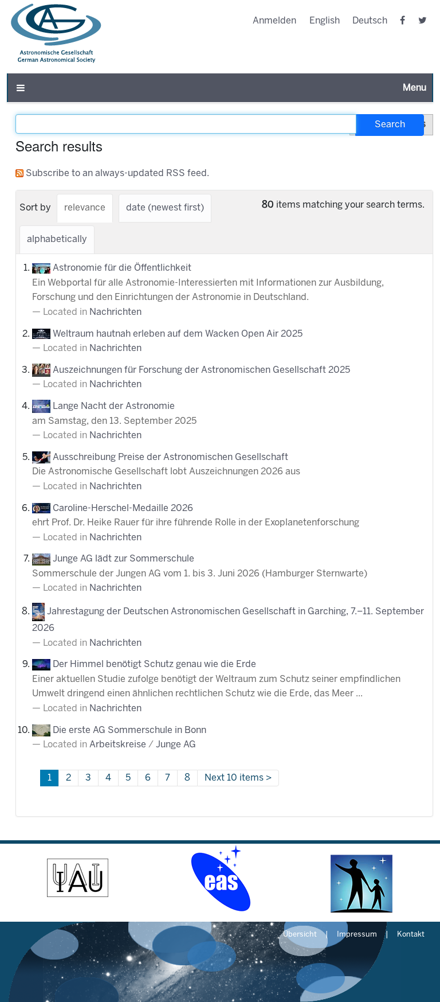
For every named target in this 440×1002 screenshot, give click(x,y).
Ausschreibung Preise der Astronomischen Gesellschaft (170, 457)
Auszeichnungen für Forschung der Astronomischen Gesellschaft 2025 (201, 370)
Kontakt (411, 934)
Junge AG (176, 744)
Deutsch (369, 21)
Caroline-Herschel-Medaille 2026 (123, 508)
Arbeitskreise (117, 744)
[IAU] (78, 878)
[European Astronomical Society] (220, 878)
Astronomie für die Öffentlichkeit (122, 268)
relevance (84, 208)
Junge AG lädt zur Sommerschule (123, 559)
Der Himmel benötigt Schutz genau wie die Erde (154, 664)
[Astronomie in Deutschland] (362, 878)
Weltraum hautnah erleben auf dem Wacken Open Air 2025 (177, 334)
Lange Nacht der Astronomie (114, 406)
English (324, 21)
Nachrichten (115, 312)
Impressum (357, 934)
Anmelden (274, 21)
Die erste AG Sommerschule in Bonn (129, 730)
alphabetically (57, 239)
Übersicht (300, 934)
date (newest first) (165, 208)
